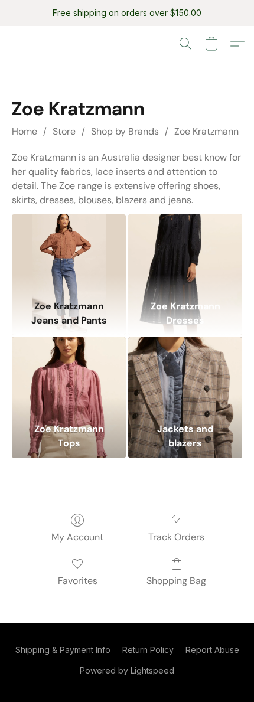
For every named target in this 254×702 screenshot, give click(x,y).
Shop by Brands (125, 131)
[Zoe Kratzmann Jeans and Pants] (69, 254)
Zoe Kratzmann (206, 131)
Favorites (77, 580)
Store (64, 131)
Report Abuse (212, 650)
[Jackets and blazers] (185, 377)
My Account (77, 537)
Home (24, 131)
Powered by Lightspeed (127, 670)
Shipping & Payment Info (62, 650)
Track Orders (176, 537)
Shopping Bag (176, 580)
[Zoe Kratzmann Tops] (69, 377)
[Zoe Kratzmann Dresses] (185, 254)
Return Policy (148, 650)
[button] (185, 44)
